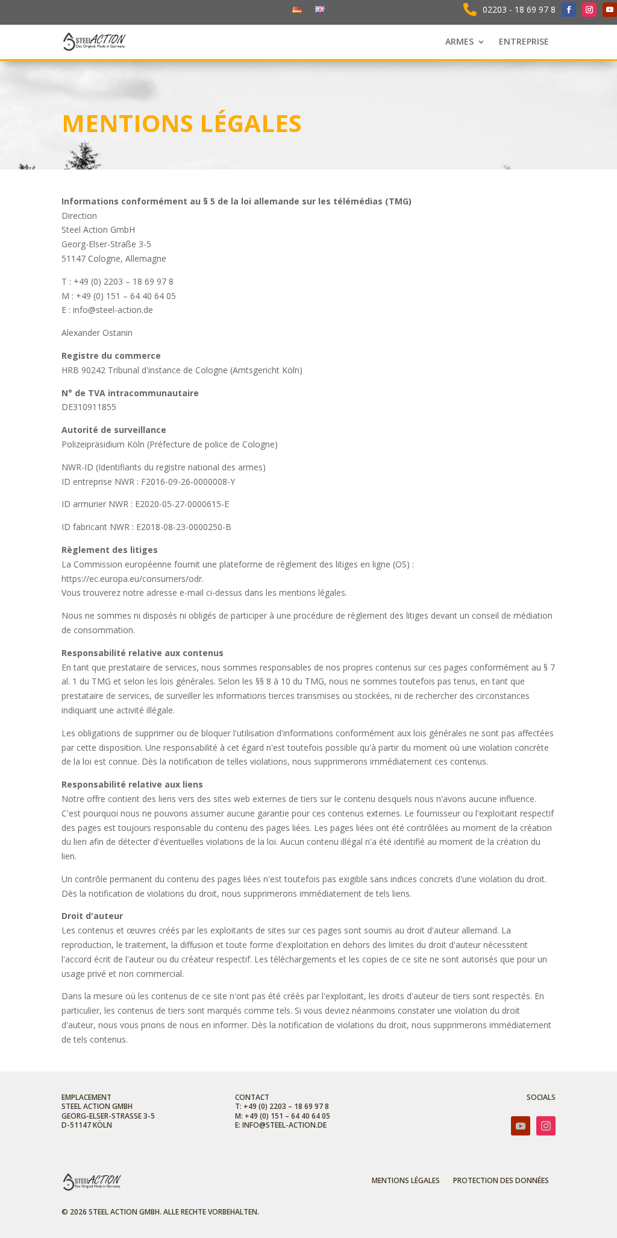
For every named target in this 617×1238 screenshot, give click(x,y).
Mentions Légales (406, 1181)
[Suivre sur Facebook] (569, 9)
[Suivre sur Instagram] (589, 9)
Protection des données (501, 1181)
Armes (459, 42)
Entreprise (524, 42)
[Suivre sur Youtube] (610, 9)
